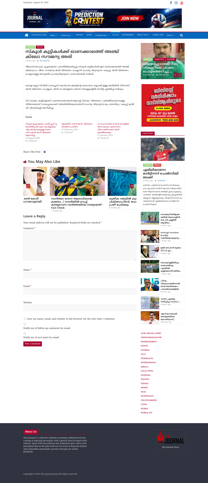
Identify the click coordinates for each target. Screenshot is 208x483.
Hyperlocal (65, 35)
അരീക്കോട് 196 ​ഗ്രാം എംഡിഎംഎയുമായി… (168, 58)
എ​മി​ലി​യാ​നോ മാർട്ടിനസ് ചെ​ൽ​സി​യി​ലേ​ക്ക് (161, 162)
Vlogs (144, 393)
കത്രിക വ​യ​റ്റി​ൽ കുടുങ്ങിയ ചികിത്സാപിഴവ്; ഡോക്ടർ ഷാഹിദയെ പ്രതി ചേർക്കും (108, 202)
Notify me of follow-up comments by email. (47, 328)
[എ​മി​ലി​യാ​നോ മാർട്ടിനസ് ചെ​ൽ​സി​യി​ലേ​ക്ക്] (163, 127)
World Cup (146, 401)
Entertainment (128, 35)
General (30, 47)
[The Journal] (26, 35)
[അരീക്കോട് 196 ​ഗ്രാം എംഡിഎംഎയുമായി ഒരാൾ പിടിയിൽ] (170, 44)
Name (27, 270)
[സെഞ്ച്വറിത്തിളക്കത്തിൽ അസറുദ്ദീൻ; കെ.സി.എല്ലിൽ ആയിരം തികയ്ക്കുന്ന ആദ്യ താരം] (150, 201)
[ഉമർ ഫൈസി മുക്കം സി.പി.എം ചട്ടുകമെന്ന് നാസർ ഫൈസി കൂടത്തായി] (150, 235)
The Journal (45, 61)
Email (27, 286)
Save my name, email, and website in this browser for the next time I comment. (71, 319)
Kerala (52, 35)
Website (27, 302)
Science (144, 372)
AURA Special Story (39, 35)
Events (169, 35)
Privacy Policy (143, 35)
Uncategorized (149, 389)
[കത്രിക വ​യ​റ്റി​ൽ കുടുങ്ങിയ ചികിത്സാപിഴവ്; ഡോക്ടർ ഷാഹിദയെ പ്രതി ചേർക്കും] (109, 168)
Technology (147, 384)
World (144, 397)
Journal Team (157, 35)
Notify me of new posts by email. (41, 337)
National (79, 35)
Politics (115, 35)
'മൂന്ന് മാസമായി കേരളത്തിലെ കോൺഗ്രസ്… (169, 305)
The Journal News (49, 462)
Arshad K (161, 169)
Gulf (143, 342)
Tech (143, 380)
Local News (147, 359)
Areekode (165, 51)
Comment (29, 228)
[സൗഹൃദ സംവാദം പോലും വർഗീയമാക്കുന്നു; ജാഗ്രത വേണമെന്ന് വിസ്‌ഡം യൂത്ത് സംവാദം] (150, 219)
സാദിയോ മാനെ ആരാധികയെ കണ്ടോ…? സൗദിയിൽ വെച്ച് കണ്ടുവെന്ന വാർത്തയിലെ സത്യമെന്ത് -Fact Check (51, 203)
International (101, 35)
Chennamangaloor (151, 326)
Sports (89, 35)
